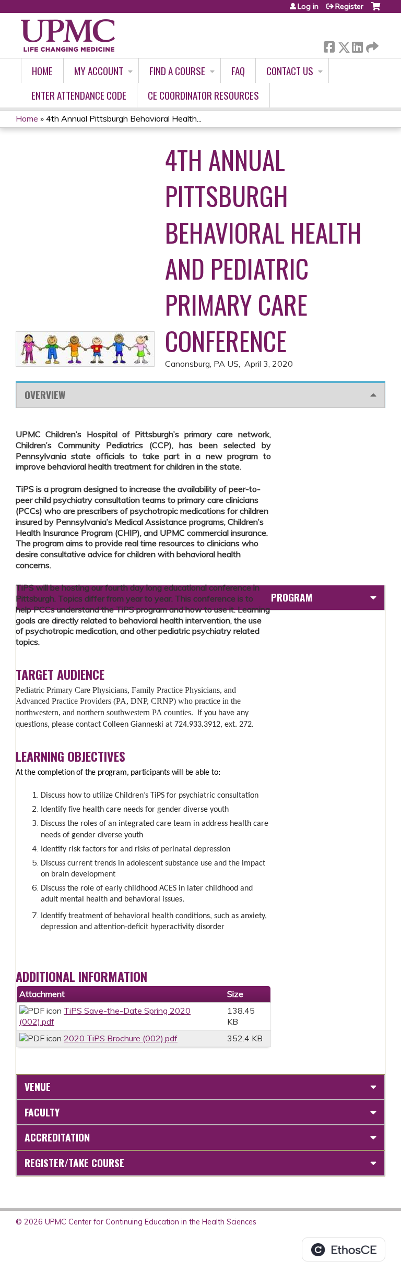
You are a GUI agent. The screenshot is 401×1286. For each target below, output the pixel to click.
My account (98, 70)
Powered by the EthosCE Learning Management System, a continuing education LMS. (343, 1249)
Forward (371, 44)
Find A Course (177, 70)
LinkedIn (357, 45)
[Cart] (375, 10)
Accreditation (57, 1137)
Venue (38, 1086)
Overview (45, 394)
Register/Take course (74, 1162)
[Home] (68, 35)
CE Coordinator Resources (203, 95)
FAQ (238, 70)
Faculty (42, 1112)
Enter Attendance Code (78, 95)
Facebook (329, 45)
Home (42, 70)
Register (349, 6)
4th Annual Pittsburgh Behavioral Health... (124, 118)
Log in (308, 6)
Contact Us (289, 70)
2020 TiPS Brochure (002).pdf (121, 1038)
